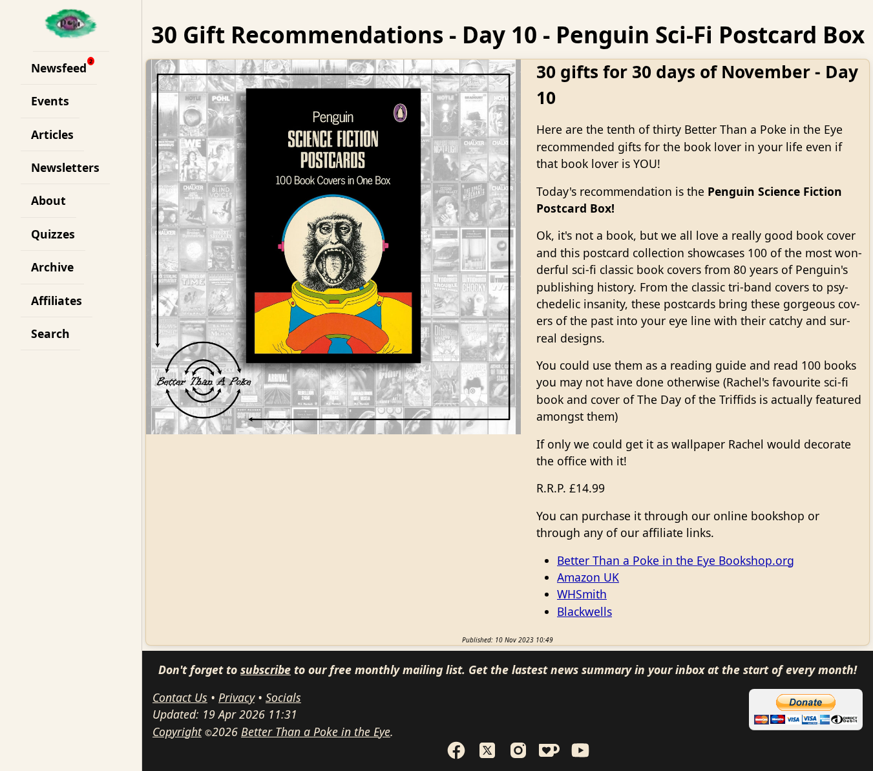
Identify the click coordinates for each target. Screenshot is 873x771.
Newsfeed (59, 68)
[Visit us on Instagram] (518, 756)
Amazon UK (588, 577)
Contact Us (180, 697)
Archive (52, 267)
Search (50, 333)
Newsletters (65, 167)
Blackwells (584, 611)
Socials (283, 697)
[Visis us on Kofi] (549, 756)
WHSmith (582, 594)
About (48, 200)
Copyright (177, 731)
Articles (52, 134)
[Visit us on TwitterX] (487, 756)
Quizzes (53, 234)
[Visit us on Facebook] (456, 756)
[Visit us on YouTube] (580, 756)
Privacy (236, 697)
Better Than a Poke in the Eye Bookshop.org (675, 560)
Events (50, 101)
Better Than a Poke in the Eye (315, 731)
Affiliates (56, 300)
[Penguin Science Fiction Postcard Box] (333, 246)
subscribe (265, 669)
